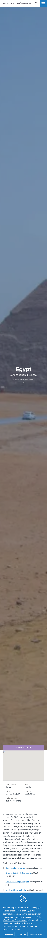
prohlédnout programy (23, 380)
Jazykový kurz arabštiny (16, 890)
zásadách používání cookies (15, 920)
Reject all (22, 934)
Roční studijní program (15, 867)
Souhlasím (9, 934)
